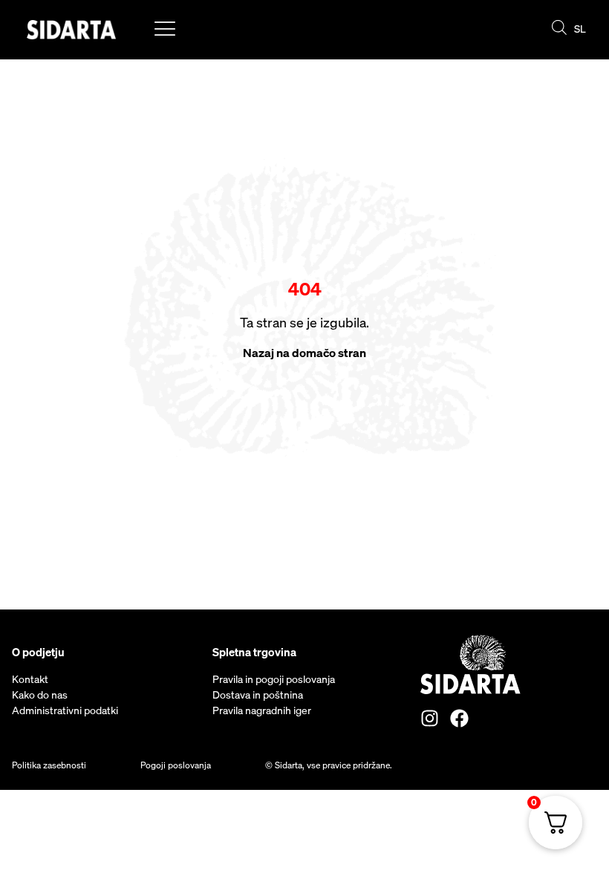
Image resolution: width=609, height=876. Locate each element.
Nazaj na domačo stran (304, 352)
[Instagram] (429, 718)
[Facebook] (459, 718)
